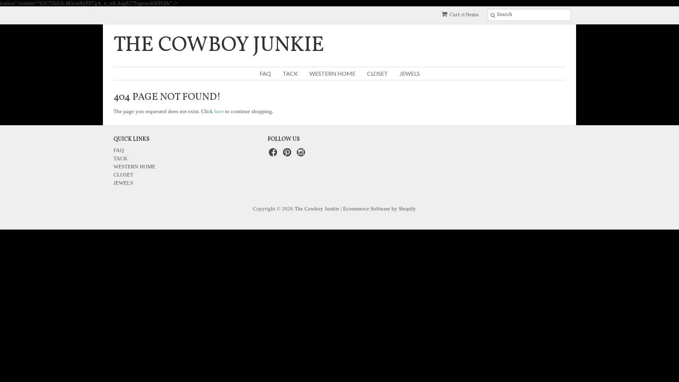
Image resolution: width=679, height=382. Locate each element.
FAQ (265, 73)
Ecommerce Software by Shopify (379, 209)
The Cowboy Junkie (219, 45)
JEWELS (410, 73)
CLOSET (377, 73)
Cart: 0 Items (464, 15)
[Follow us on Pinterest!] (288, 154)
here (219, 111)
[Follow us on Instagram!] (302, 154)
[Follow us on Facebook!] (274, 154)
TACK (290, 73)
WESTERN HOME (332, 73)
